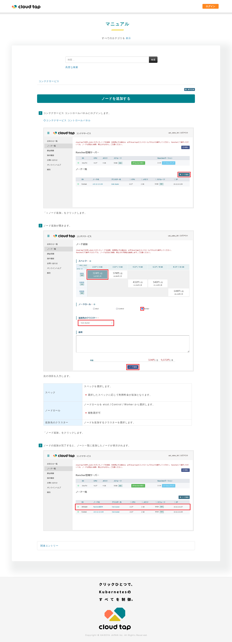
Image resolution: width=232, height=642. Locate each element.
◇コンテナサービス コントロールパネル (67, 120)
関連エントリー (49, 545)
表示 (128, 38)
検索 (153, 59)
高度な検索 (71, 67)
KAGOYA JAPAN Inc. (112, 635)
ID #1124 (189, 89)
